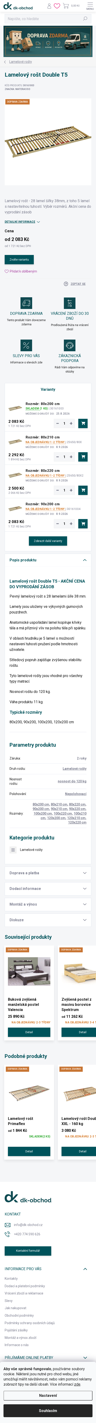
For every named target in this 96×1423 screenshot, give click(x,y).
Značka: (17, 89)
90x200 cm (41, 809)
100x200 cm (43, 813)
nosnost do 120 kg (72, 781)
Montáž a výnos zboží (20, 1338)
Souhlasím (48, 1411)
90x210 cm (59, 809)
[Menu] (90, 6)
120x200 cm (56, 818)
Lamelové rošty (74, 769)
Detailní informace (20, 221)
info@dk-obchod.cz (28, 1225)
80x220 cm (77, 804)
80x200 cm (41, 804)
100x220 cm (63, 813)
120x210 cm (76, 818)
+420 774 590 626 (27, 1234)
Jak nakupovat (15, 1308)
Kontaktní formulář (28, 1250)
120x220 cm (77, 822)
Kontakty (11, 1278)
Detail (29, 1032)
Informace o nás (17, 1345)
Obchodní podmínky (19, 1315)
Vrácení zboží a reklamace (24, 1293)
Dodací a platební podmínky (25, 1286)
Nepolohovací (75, 794)
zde (77, 1384)
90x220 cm (77, 809)
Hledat (85, 18)
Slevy (9, 1301)
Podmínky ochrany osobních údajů (30, 1323)
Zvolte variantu (19, 259)
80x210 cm (59, 804)
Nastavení (48, 1395)
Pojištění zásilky (16, 1330)
